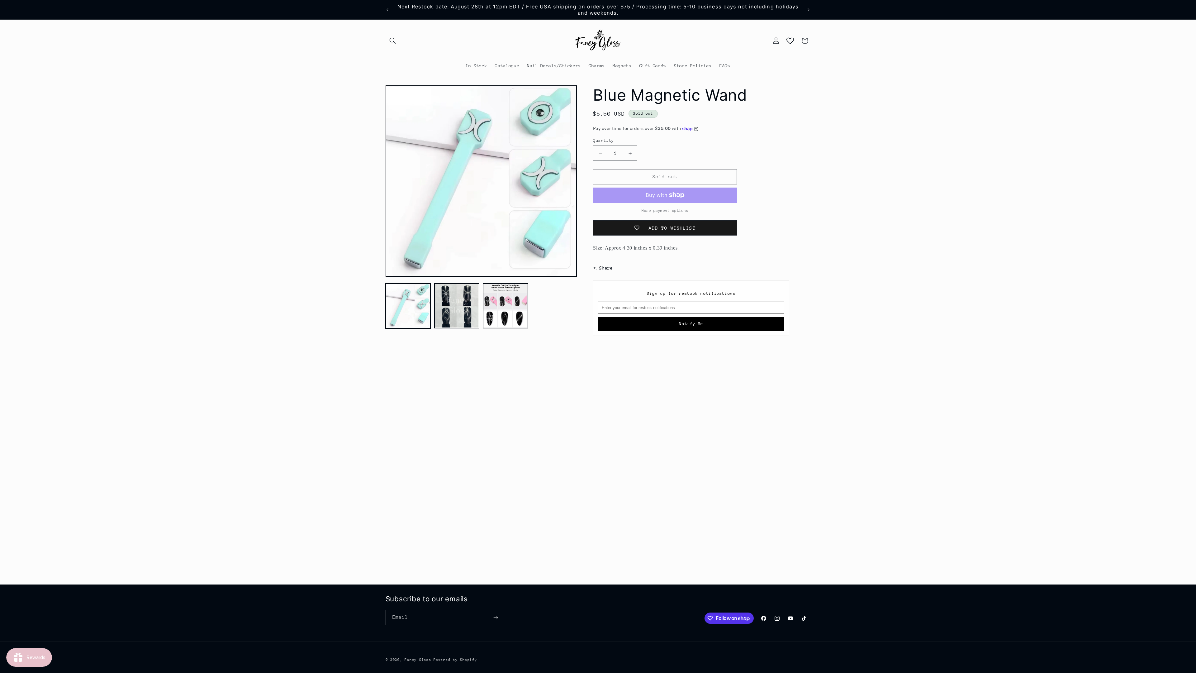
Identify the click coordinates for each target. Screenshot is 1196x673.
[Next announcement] (808, 9)
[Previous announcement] (387, 9)
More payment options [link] (665, 210)
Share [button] (606, 267)
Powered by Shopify (455, 660)
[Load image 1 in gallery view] (408, 306)
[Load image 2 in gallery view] (457, 306)
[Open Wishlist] (790, 40)
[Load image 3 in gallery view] (505, 306)
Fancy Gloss (418, 660)
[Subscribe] (495, 617)
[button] (393, 40)
